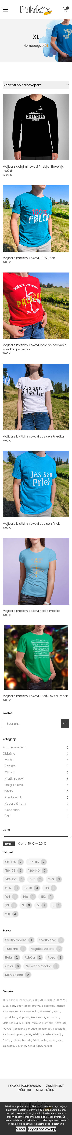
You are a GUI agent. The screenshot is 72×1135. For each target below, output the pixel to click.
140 (25, 896)
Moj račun (45, 1090)
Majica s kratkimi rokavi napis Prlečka (31, 611)
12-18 (28, 888)
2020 (63, 1000)
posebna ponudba (26, 1028)
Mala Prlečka (10, 1023)
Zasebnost (55, 1086)
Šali (7, 816)
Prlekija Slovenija (52, 1034)
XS (7, 905)
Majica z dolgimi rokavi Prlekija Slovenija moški (33, 168)
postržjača (59, 1028)
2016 (42, 1000)
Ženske (10, 766)
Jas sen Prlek (10, 1011)
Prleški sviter (40, 1040)
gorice (61, 1006)
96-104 (10, 862)
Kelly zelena (14, 975)
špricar (48, 1046)
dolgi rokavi (49, 1006)
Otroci (9, 772)
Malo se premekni (42, 1023)
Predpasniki (14, 797)
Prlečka (7, 1040)
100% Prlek (9, 1000)
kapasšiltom (10, 1017)
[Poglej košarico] (65, 9)
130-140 (34, 870)
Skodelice (12, 810)
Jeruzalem (46, 1011)
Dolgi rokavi (14, 785)
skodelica (8, 1046)
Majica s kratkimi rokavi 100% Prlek (29, 258)
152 (43, 896)
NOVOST (8, 1028)
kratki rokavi (38, 1017)
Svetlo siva (47, 940)
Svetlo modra (15, 940)
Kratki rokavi (14, 778)
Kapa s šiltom (15, 803)
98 (47, 888)
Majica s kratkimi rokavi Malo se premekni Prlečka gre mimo (35, 347)
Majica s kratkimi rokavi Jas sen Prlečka (33, 436)
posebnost (44, 1028)
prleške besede (22, 1040)
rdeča (52, 1040)
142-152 (11, 879)
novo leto (61, 1023)
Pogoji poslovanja (24, 1086)
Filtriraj (8, 843)
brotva (36, 1006)
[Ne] (67, 1118)
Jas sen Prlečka (29, 1011)
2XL (7, 914)
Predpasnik (9, 1034)
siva (60, 1040)
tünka (31, 1046)
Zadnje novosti (14, 747)
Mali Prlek (24, 1023)
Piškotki (24, 1090)
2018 (49, 1000)
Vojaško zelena (42, 949)
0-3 (32, 879)
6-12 (8, 888)
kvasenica (53, 1017)
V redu (21, 1129)
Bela (8, 957)
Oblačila (9, 753)
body (20, 1006)
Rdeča (30, 957)
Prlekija (37, 1034)
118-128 (10, 870)
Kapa (57, 1011)
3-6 (51, 879)
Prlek (28, 1034)
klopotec (24, 1017)
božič (27, 1006)
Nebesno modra (38, 966)
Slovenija (21, 1046)
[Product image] (36, 127)
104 (7, 896)
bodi (12, 1006)
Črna (9, 966)
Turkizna (11, 949)
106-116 (34, 862)
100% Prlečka (23, 1000)
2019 (56, 1000)
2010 (35, 1000)
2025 (5, 1006)
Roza (51, 957)
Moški (9, 760)
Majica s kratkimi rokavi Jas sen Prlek (31, 523)
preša (20, 1034)
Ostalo (8, 791)
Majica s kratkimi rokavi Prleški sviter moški (36, 696)
